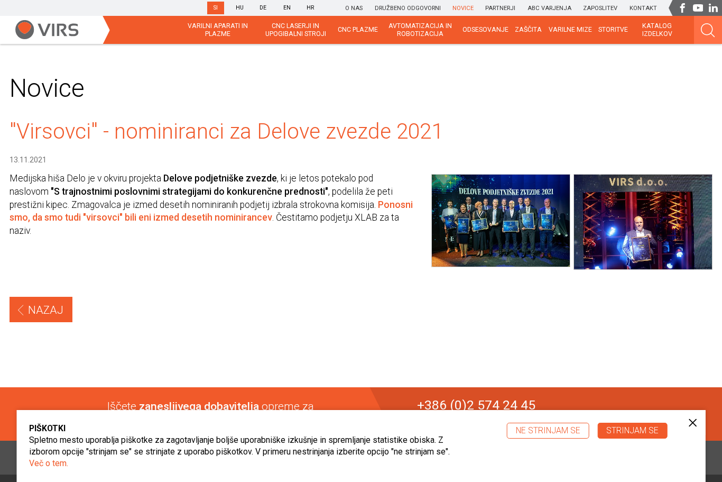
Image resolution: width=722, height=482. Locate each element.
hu (240, 7)
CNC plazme (358, 29)
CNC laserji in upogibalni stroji (295, 30)
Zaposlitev (600, 8)
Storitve (613, 29)
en (287, 7)
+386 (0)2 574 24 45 (476, 405)
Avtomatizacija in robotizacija (420, 30)
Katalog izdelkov (657, 30)
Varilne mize (570, 29)
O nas (354, 8)
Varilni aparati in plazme (218, 30)
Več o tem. (48, 463)
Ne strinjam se (548, 430)
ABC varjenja (549, 8)
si (216, 7)
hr (310, 7)
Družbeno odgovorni (408, 8)
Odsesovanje (485, 29)
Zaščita (528, 29)
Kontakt (643, 8)
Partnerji (500, 8)
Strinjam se (632, 430)
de (263, 7)
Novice (463, 8)
